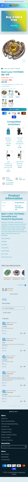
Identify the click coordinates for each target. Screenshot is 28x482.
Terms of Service (7, 440)
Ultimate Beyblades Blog (9, 424)
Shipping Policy (6, 432)
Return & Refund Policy (9, 435)
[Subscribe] (25, 446)
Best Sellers (5, 454)
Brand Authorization (8, 421)
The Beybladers (12, 472)
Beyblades (4, 457)
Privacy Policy (5, 437)
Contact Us (5, 427)
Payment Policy (6, 429)
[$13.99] (11, 93)
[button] (5, 330)
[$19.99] (4, 102)
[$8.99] (4, 93)
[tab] (14, 294)
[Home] (14, 5)
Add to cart (14, 109)
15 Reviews (10, 77)
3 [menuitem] (15, 406)
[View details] (14, 21)
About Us (4, 418)
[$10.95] (11, 102)
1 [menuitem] (12, 406)
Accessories (5, 460)
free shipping (8, 84)
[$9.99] (17, 93)
